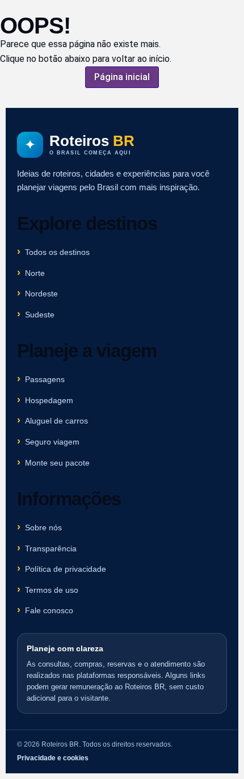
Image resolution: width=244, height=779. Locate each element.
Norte (35, 273)
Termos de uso (51, 589)
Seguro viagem (52, 441)
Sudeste (39, 314)
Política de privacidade (65, 568)
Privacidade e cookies (53, 758)
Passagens (45, 379)
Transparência (51, 548)
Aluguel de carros (56, 420)
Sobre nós (43, 527)
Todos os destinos (57, 252)
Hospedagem (49, 400)
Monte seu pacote (57, 462)
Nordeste (41, 293)
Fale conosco (49, 610)
